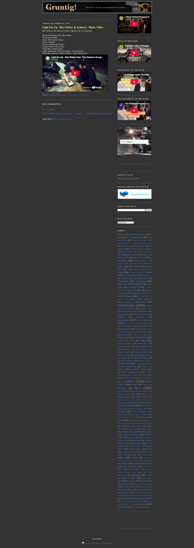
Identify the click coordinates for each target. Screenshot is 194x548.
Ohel (140, 391)
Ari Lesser (134, 249)
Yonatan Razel (127, 498)
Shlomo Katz (135, 440)
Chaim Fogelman (127, 278)
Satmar (143, 417)
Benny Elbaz (139, 258)
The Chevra (145, 461)
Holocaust (140, 317)
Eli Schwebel (146, 299)
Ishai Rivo (140, 320)
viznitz (141, 507)
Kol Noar (139, 329)
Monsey (121, 369)
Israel (149, 320)
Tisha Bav (138, 464)
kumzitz (142, 504)
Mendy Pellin (141, 352)
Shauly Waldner (126, 423)
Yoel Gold (147, 495)
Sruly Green (142, 455)
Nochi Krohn (131, 391)
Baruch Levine (123, 258)
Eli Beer (142, 296)
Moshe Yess (140, 378)
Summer (134, 458)
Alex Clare (148, 243)
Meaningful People (144, 346)
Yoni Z (139, 501)
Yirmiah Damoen (145, 487)
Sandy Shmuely (123, 417)
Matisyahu (142, 343)
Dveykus (149, 293)
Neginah (146, 385)
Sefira (120, 420)
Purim (131, 405)
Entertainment (126, 305)
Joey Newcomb (146, 326)
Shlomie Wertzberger (136, 437)
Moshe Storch (147, 375)
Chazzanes (122, 284)
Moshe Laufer (132, 375)
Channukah (63, 95)
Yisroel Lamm (142, 490)
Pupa (122, 406)
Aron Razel (147, 249)
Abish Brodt (137, 240)
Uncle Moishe (136, 472)
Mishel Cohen (147, 364)
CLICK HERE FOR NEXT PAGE (98, 114)
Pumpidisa (148, 403)
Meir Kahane (126, 349)
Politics (135, 403)
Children (137, 284)
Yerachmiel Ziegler (141, 484)
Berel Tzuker (138, 263)
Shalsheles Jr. (147, 420)
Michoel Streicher (145, 361)
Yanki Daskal (147, 478)
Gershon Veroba (146, 309)
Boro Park (134, 266)
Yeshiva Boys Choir (126, 487)
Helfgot (121, 317)
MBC (132, 341)
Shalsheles (133, 420)
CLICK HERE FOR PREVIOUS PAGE (57, 114)
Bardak (145, 255)
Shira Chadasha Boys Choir (140, 429)
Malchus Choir (124, 343)
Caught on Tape (135, 272)
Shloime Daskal (145, 432)
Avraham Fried (128, 254)
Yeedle (144, 481)
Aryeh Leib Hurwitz (144, 252)
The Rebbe (122, 463)
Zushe (131, 504)
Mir (136, 364)
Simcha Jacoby (135, 446)
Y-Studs (149, 475)
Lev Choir (137, 335)
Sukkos (121, 457)
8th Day (121, 234)
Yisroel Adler (126, 490)
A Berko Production (138, 234)
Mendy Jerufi (123, 352)
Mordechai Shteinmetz (128, 372)
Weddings (134, 475)
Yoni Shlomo (127, 501)
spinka (132, 507)
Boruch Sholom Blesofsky (138, 269)
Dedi (129, 293)
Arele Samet (139, 246)
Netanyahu (122, 388)
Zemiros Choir (84, 95)
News (137, 388)
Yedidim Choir (128, 481)
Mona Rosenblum (128, 366)
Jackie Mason (122, 326)
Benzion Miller (123, 263)
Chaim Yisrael (142, 278)
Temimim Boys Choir (131, 461)
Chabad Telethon (131, 275)
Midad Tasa (125, 363)
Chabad (148, 272)
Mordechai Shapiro (139, 369)
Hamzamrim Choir (140, 314)
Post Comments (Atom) (62, 119)
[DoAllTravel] (134, 154)
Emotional (141, 302)
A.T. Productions (134, 237)
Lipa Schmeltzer (138, 337)
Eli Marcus (131, 299)
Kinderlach (126, 329)
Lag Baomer (141, 332)
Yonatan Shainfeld (144, 498)
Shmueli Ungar (135, 443)
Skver (149, 449)
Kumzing (149, 329)
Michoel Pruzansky (139, 358)
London (121, 341)
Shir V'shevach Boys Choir (130, 426)
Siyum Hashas (135, 449)
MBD (142, 340)
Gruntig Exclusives (129, 311)
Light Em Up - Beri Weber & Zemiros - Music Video (72, 27)
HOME (79, 114)
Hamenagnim (123, 314)
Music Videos (73, 95)
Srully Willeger (124, 455)
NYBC (134, 385)
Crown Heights (134, 290)
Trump (134, 466)
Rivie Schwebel (140, 411)
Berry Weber (53, 95)
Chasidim (140, 281)
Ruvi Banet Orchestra (140, 414)
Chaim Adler (147, 275)
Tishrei (149, 464)
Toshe (125, 466)
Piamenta (121, 397)
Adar (127, 243)
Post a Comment (48, 109)
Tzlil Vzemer (134, 469)
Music (130, 381)
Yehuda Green (123, 484)
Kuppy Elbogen (126, 332)
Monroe (145, 366)
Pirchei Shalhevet (135, 400)
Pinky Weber (135, 397)
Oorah (132, 394)
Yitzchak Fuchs (124, 493)
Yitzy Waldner (139, 493)
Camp (120, 272)
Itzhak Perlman (130, 323)
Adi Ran (136, 243)
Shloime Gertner (130, 435)
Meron (137, 355)
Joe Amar (133, 326)
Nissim (120, 391)
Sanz (134, 417)
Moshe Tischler (126, 378)
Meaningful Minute (124, 346)
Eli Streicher (126, 302)
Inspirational (123, 320)
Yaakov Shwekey (128, 478)
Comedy (133, 287)
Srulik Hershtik (144, 452)
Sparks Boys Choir (128, 452)
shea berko (122, 507)
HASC (145, 311)
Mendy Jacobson (141, 349)
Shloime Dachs (128, 432)
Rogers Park (122, 414)
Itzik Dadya (143, 323)
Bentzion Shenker (141, 261)
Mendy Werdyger (124, 355)
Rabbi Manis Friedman (134, 409)
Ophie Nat (145, 394)
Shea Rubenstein (142, 423)
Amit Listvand (126, 246)
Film (132, 309)
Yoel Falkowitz (133, 495)
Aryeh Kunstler (127, 252)
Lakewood (122, 335)
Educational (125, 296)
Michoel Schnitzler (125, 361)
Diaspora (139, 293)
